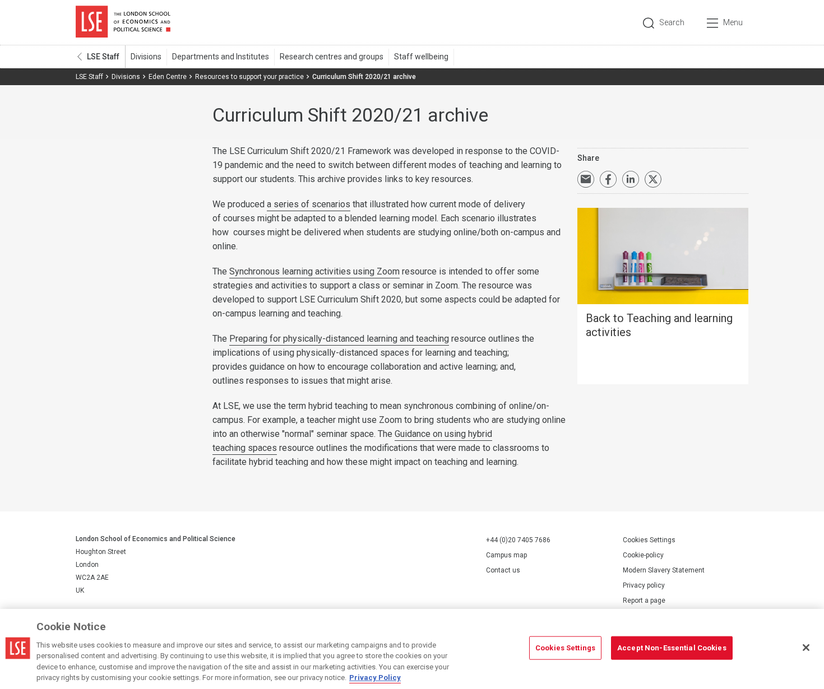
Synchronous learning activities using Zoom (314, 271)
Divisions (146, 56)
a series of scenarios (308, 204)
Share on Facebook (608, 179)
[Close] (806, 647)
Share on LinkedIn (630, 179)
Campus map (506, 555)
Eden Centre (168, 77)
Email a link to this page (585, 179)
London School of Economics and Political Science (123, 22)
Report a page (644, 600)
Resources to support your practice (249, 77)
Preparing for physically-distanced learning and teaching (339, 338)
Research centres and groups (331, 56)
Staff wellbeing (421, 56)
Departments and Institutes (220, 56)
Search (671, 22)
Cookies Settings (649, 540)
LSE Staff (103, 56)
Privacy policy (644, 585)
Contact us (503, 570)
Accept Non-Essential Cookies (671, 648)
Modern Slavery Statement (664, 570)
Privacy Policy (375, 677)
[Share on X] (653, 179)
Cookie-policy (643, 555)
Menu (733, 22)
